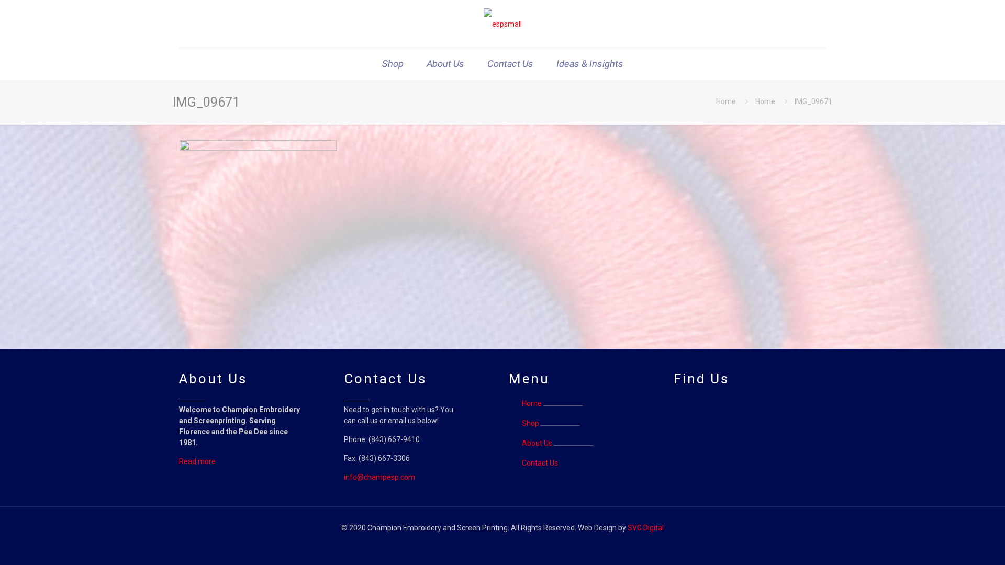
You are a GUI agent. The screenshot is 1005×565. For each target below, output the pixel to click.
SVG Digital (646, 528)
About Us (537, 443)
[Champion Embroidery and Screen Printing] (503, 24)
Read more (197, 461)
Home (726, 101)
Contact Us (540, 463)
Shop (530, 423)
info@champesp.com (379, 477)
